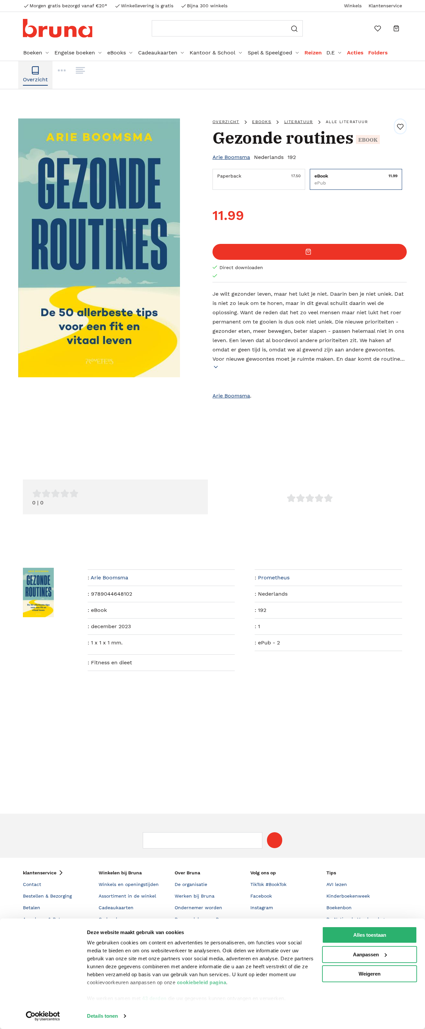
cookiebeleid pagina (201, 982)
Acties (355, 52)
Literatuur (298, 121)
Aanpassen (366, 954)
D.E (330, 52)
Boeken (32, 52)
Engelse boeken (74, 52)
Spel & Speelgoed (270, 52)
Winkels (353, 5)
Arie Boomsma (231, 157)
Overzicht (225, 121)
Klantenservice (385, 5)
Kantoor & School (212, 52)
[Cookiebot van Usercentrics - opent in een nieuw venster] (43, 1016)
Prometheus (274, 577)
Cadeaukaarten (157, 52)
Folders (378, 52)
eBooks (116, 52)
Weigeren (370, 974)
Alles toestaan (369, 935)
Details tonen (102, 1016)
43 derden (154, 998)
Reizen (313, 52)
